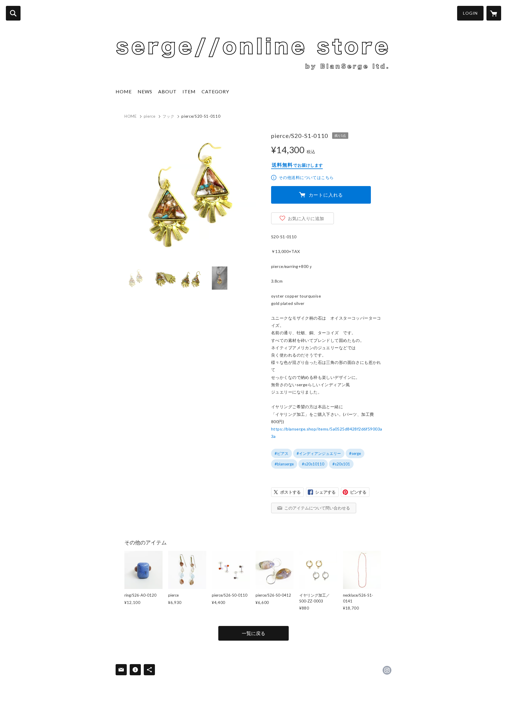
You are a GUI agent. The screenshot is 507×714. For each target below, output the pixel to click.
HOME (124, 91)
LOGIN (470, 13)
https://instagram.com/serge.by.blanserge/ (387, 670)
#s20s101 (341, 464)
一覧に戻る (253, 633)
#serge (355, 453)
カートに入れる (326, 195)
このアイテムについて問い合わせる (317, 507)
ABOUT (167, 91)
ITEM (189, 91)
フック (169, 116)
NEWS (145, 91)
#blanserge (284, 464)
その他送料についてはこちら (306, 177)
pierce (150, 116)
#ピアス (281, 453)
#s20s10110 (313, 464)
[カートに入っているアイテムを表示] (493, 13)
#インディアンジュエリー (319, 453)
